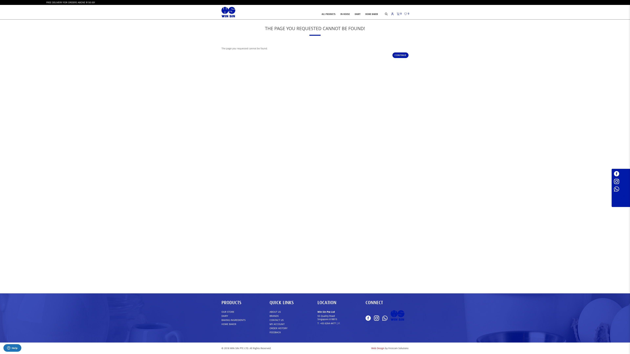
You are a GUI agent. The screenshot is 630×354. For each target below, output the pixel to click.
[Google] (621, 199)
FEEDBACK (275, 332)
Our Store (227, 311)
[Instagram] (621, 181)
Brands (274, 315)
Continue (400, 55)
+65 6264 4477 (328, 323)
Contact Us (277, 320)
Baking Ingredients (233, 320)
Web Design (377, 348)
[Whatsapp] (621, 189)
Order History (278, 328)
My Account (277, 324)
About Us (275, 311)
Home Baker (228, 324)
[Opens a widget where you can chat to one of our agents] (12, 348)
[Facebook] (621, 173)
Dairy (224, 315)
